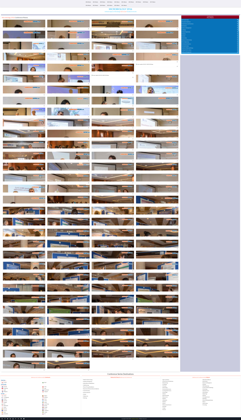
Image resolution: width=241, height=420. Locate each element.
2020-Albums (131, 2)
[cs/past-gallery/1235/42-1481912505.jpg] (157, 298)
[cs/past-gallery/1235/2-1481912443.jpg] (68, 144)
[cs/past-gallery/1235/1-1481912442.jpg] (113, 133)
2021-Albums (124, 2)
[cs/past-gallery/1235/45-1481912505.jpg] (24, 309)
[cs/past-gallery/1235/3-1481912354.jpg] (68, 23)
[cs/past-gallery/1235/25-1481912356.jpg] (157, 64)
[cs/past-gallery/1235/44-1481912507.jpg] (24, 342)
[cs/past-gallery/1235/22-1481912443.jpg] (68, 155)
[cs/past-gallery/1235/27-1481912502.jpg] (113, 254)
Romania (5, 408)
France (45, 399)
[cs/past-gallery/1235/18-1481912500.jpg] (113, 232)
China (45, 386)
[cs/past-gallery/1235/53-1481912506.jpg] (113, 320)
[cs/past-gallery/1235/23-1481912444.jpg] (24, 177)
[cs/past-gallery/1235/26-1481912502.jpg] (157, 254)
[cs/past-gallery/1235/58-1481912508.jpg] (157, 342)
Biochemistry (184, 25)
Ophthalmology (86, 385)
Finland (5, 399)
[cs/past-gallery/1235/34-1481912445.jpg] (157, 188)
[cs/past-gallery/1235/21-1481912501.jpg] (68, 243)
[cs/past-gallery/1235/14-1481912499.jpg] (68, 221)
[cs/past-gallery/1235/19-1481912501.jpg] (113, 243)
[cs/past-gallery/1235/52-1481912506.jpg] (68, 320)
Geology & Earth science (186, 49)
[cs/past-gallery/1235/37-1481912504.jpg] (113, 287)
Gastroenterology (185, 45)
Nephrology (205, 393)
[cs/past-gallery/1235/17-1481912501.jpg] (24, 243)
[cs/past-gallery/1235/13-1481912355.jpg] (157, 34)
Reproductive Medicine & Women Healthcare (91, 388)
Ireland (45, 402)
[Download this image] (44, 28)
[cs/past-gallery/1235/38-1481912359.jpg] (68, 122)
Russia (45, 408)
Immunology (165, 392)
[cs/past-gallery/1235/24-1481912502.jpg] (157, 265)
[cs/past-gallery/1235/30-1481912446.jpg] (68, 199)
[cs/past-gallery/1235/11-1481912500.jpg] (24, 232)
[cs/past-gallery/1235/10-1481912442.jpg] (157, 133)
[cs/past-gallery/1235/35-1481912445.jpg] (24, 199)
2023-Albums (109, 2)
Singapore (46, 391)
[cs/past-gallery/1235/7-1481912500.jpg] (68, 232)
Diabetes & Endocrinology (187, 39)
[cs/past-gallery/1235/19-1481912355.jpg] (68, 56)
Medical (164, 393)
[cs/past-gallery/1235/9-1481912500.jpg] (113, 221)
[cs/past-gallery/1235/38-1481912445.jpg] (113, 188)
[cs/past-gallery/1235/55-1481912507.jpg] (68, 331)
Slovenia (5, 410)
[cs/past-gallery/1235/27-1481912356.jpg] (68, 78)
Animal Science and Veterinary (187, 23)
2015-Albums (95, 5)
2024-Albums (102, 2)
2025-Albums (95, 2)
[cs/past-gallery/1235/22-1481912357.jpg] (24, 111)
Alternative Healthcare (186, 21)
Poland (5, 407)
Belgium (45, 395)
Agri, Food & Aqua (185, 19)
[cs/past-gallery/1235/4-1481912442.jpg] (157, 122)
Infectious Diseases (86, 392)
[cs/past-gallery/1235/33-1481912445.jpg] (157, 177)
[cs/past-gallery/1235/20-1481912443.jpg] (24, 155)
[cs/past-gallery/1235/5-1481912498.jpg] (157, 199)
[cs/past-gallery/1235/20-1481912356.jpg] (157, 56)
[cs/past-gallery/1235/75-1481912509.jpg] (113, 354)
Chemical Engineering (186, 31)
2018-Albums (145, 2)
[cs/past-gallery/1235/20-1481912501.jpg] (157, 232)
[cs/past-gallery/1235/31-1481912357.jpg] (113, 89)
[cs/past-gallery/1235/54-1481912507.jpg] (157, 320)
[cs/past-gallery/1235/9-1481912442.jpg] (68, 133)
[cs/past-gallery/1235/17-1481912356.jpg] (24, 67)
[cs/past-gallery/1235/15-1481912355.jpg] (68, 45)
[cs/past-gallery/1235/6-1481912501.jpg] (68, 254)
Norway (45, 405)
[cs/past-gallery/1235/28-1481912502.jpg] (24, 265)
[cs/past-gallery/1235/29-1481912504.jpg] (68, 287)
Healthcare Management (186, 51)
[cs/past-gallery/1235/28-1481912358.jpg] (24, 122)
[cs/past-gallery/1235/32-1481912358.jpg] (113, 111)
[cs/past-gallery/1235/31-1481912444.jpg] (68, 177)
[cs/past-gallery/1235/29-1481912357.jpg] (157, 78)
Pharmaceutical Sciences (167, 404)
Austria (5, 395)
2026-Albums (88, 2)
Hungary (5, 402)
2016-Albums (88, 5)
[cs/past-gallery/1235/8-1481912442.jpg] (24, 133)
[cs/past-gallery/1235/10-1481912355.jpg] (157, 45)
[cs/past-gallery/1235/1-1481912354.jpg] (24, 23)
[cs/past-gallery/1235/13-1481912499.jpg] (24, 221)
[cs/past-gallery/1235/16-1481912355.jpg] (113, 45)
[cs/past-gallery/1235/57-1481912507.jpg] (113, 331)
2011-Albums (124, 5)
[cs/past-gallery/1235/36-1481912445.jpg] (68, 188)
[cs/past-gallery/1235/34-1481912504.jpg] (24, 287)
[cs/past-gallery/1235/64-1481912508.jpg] (24, 354)
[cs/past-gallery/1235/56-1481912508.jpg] (68, 342)
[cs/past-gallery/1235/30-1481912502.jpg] (68, 265)
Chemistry (184, 33)
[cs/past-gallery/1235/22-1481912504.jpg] (157, 287)
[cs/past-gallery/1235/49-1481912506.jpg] (157, 309)
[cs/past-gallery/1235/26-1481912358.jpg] (157, 111)
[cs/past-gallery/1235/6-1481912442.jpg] (113, 122)
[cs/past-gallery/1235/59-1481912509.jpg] (68, 365)
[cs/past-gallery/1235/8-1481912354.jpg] (157, 23)
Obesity (84, 394)
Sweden (45, 412)
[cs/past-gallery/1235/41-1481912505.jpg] (24, 298)
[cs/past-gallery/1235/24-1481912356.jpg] (113, 75)
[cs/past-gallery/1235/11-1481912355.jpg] (113, 34)
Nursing (204, 395)
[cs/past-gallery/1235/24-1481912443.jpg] (113, 155)
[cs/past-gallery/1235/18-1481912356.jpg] (113, 56)
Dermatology (184, 37)
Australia (5, 386)
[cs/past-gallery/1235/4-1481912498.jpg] (24, 210)
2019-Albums (138, 2)
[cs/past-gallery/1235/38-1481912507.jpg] (157, 331)
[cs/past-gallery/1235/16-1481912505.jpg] (68, 298)
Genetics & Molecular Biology (187, 47)
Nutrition (164, 398)
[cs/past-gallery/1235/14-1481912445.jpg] (24, 188)
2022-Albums (117, 2)
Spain (5, 412)
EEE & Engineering (185, 41)
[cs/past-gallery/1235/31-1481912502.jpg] (113, 265)
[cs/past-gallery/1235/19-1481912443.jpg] (113, 144)
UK (44, 413)
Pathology (204, 398)
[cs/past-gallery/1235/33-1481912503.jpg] (68, 276)
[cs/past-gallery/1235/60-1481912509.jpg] (157, 354)
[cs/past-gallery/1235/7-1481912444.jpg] (24, 166)
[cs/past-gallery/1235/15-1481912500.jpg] (157, 221)
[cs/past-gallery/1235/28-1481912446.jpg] (113, 199)
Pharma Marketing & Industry (208, 400)
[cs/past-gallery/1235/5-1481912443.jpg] (157, 144)
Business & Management (186, 27)
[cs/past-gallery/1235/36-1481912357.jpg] (113, 100)
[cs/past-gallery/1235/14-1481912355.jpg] (24, 45)
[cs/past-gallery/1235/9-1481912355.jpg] (68, 34)
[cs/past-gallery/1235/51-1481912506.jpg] (24, 320)
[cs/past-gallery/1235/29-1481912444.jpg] (157, 166)
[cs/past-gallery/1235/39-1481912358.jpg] (68, 111)
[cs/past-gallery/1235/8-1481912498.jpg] (68, 210)
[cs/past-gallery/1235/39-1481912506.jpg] (113, 309)
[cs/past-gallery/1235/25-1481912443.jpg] (157, 155)
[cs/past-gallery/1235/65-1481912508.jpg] (68, 354)
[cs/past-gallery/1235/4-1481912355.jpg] (24, 56)
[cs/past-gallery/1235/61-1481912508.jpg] (113, 342)
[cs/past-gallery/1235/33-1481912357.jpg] (157, 89)
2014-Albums (102, 5)
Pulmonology (205, 403)
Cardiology (184, 29)
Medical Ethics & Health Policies (88, 383)
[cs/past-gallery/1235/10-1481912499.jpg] (113, 210)
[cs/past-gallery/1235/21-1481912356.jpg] (113, 67)
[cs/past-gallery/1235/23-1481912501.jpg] (157, 243)
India (45, 388)
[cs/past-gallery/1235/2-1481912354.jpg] (113, 23)
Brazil (45, 382)
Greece (45, 400)
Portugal (45, 407)
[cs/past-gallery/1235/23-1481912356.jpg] (68, 67)
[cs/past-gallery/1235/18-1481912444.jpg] (113, 177)
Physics (204, 401)
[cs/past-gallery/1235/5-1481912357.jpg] (68, 89)
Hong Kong (6, 388)
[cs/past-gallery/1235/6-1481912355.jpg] (24, 34)
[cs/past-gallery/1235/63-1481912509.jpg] (24, 365)
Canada (5, 382)
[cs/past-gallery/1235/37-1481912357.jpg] (157, 100)
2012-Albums (117, 5)
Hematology (205, 389)
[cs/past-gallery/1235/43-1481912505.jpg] (113, 298)
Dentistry (183, 35)
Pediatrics (164, 401)
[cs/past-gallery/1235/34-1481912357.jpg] (24, 100)
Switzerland (6, 413)
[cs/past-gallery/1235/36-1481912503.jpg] (157, 276)
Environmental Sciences (186, 43)
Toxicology (205, 404)
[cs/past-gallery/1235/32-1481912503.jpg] (24, 276)
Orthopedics (165, 400)
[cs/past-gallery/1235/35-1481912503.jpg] (113, 276)
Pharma (164, 403)
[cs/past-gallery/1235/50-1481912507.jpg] (24, 331)
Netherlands (6, 405)
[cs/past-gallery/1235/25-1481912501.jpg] (24, 254)
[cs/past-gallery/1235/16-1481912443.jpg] (24, 144)
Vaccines (164, 409)
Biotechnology (165, 382)
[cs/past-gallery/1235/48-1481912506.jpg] (68, 309)
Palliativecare (85, 396)
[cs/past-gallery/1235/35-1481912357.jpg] (68, 100)
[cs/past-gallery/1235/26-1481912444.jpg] (68, 166)
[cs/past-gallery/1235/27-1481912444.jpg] (113, 166)
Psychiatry (164, 406)
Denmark (46, 397)
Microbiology (205, 392)
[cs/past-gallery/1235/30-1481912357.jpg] (24, 89)
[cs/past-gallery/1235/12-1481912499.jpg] (157, 210)
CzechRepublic (6, 397)
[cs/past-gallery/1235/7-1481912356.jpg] (24, 78)
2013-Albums (109, 5)
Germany (5, 400)
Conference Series (134, 418)
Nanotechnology (166, 395)
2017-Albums (152, 2)
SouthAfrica (46, 410)
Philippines (6, 391)
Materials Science (206, 390)
